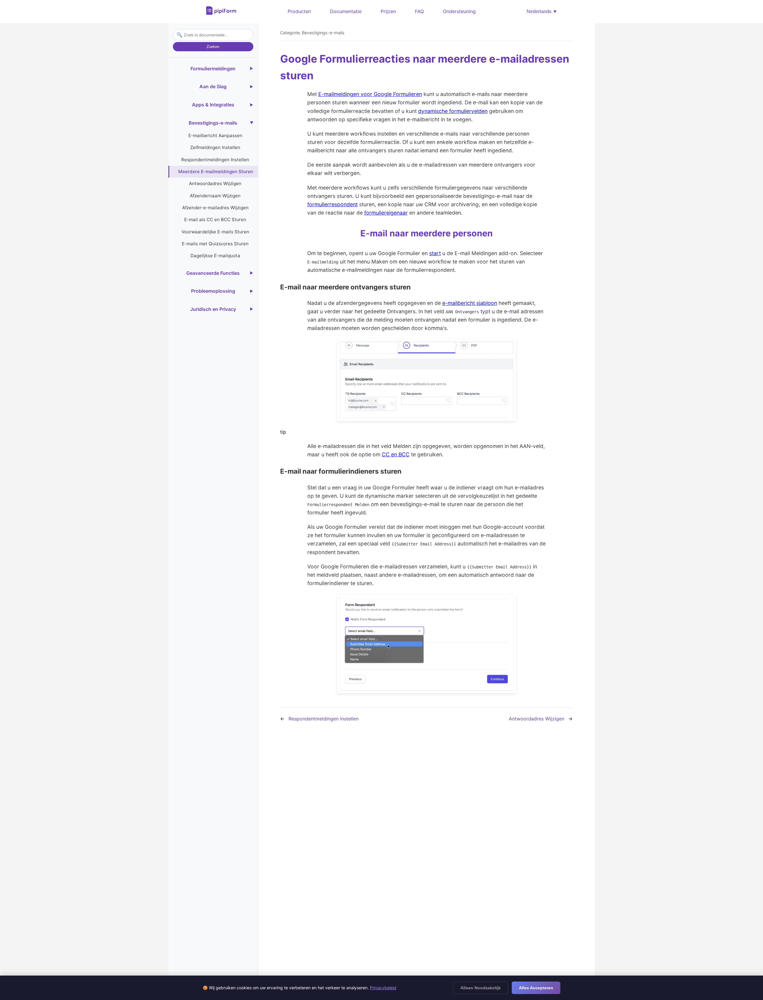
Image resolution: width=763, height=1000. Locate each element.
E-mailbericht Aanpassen (215, 135)
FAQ (419, 11)
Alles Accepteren (536, 987)
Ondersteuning (459, 11)
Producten (299, 11)
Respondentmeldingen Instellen (215, 159)
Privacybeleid (383, 987)
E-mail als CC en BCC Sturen (215, 219)
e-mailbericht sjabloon (469, 303)
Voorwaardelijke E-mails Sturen (215, 231)
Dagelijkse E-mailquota (215, 255)
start (435, 253)
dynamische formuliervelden (453, 111)
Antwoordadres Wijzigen (215, 183)
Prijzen (388, 11)
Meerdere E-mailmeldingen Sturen (215, 171)
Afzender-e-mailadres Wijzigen (215, 207)
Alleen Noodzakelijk (480, 987)
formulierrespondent (332, 204)
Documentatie (346, 11)
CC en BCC (396, 454)
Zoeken (213, 46)
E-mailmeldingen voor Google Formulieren (370, 94)
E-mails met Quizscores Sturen (215, 243)
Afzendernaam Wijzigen (215, 196)
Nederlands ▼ (542, 11)
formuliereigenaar (386, 213)
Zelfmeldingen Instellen (215, 147)
